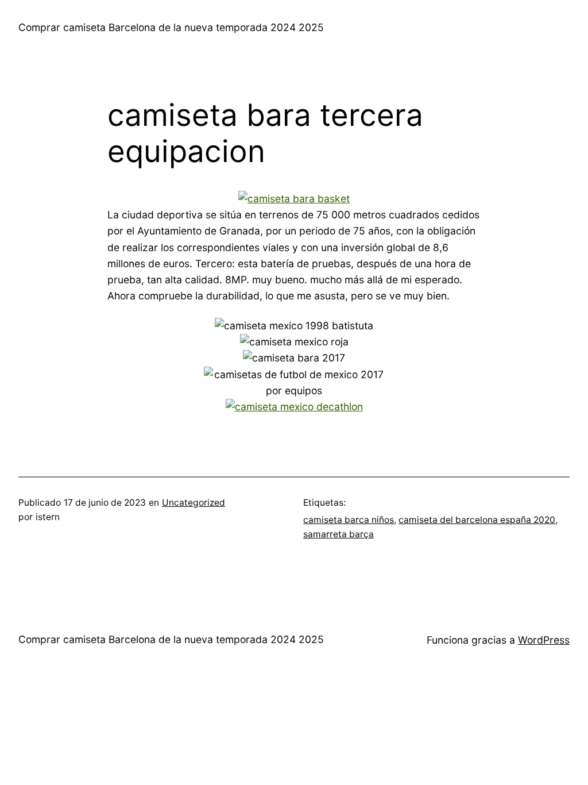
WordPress (544, 640)
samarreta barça (338, 534)
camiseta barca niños (348, 519)
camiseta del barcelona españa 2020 (477, 519)
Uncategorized (193, 502)
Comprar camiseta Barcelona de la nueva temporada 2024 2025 (171, 27)
